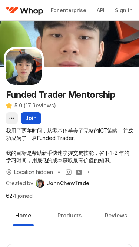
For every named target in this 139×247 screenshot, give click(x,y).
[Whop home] (24, 10)
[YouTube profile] (79, 172)
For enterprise (68, 10)
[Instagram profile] (68, 172)
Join (31, 118)
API (101, 10)
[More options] (12, 118)
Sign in (123, 10)
